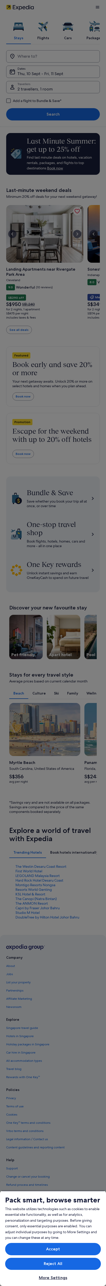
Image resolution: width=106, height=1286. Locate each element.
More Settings (53, 1277)
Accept (53, 1249)
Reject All (53, 1263)
